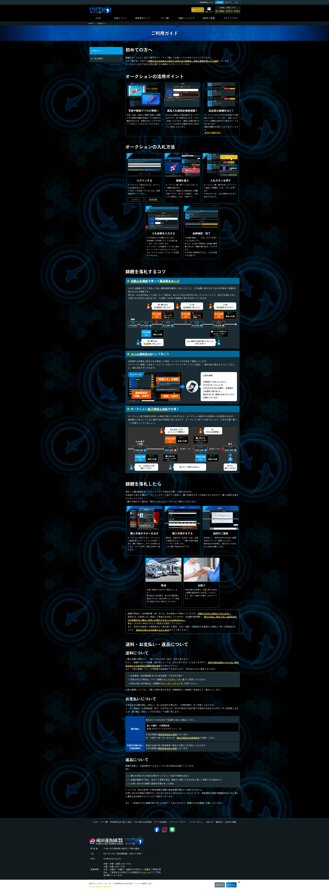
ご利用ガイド (96, 50)
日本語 (219, 2)
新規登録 (153, 199)
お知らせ (209, 822)
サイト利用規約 (160, 822)
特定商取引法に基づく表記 (121, 822)
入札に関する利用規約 (143, 822)
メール (147, 872)
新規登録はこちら (206, 2)
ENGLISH (228, 2)
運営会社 (219, 822)
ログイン (136, 199)
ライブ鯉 (164, 18)
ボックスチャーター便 (174, 679)
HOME (98, 18)
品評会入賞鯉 (230, 822)
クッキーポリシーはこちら (100, 886)
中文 (236, 2)
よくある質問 (96, 58)
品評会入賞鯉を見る (212, 132)
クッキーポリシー (196, 822)
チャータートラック (171, 683)
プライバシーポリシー (178, 822)
